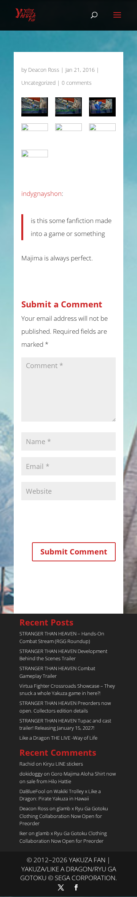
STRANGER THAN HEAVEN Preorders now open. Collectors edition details (65, 707)
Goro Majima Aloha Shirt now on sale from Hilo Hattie (67, 777)
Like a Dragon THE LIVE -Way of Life (58, 737)
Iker (23, 833)
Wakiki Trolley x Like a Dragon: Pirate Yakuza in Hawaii (60, 795)
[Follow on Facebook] (76, 887)
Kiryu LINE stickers (63, 763)
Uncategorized (38, 82)
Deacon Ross (43, 69)
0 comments (77, 82)
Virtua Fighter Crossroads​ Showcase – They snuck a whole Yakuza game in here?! (67, 689)
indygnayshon (41, 193)
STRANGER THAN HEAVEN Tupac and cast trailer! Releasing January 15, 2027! (65, 724)
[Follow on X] (61, 887)
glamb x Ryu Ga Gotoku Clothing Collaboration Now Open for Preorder (63, 816)
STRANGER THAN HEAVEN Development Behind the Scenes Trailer (63, 655)
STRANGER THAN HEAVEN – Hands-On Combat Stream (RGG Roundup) (61, 637)
